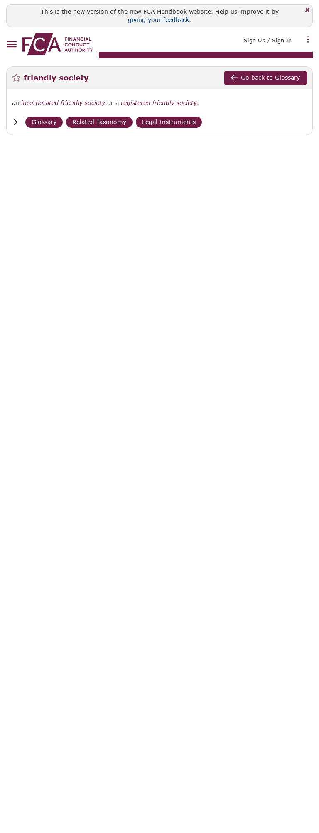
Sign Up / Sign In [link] (268, 40)
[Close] (307, 10)
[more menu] (308, 39)
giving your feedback (158, 19)
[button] (15, 122)
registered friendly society (159, 103)
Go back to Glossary (270, 77)
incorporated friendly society (63, 103)
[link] (58, 44)
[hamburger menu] (11, 44)
